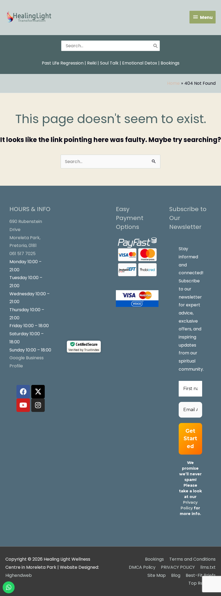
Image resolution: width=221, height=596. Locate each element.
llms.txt (208, 567)
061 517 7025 (22, 253)
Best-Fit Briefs (201, 575)
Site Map (156, 575)
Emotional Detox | (141, 63)
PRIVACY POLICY (178, 567)
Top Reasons (202, 583)
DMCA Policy (142, 567)
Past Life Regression (63, 63)
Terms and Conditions (192, 559)
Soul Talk (109, 63)
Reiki (91, 63)
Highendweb (18, 575)
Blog (175, 575)
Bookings (170, 63)
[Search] (156, 45)
